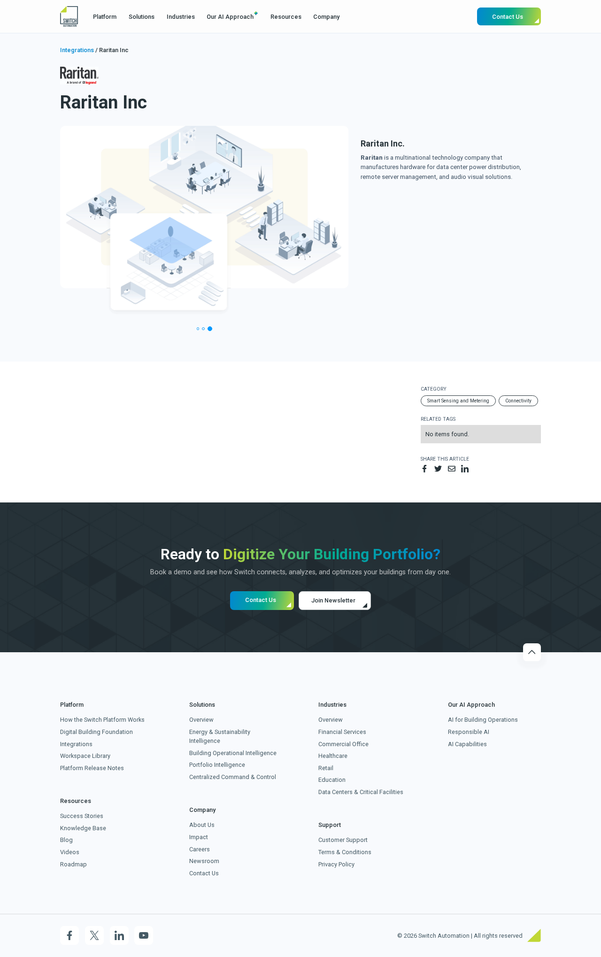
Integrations (77, 50)
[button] (105, 16)
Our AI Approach (230, 16)
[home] (69, 16)
